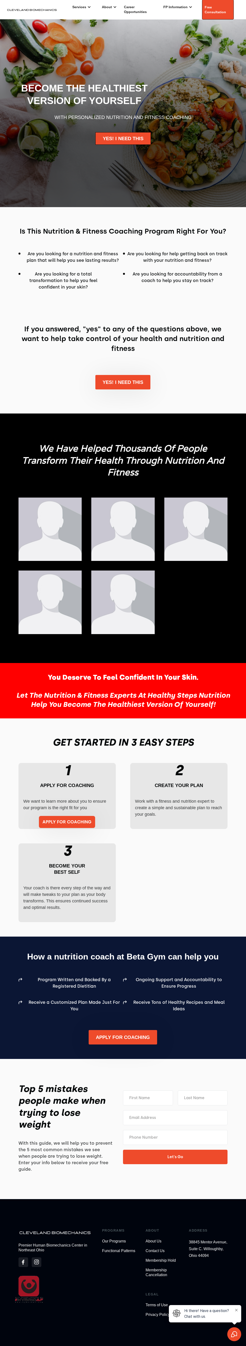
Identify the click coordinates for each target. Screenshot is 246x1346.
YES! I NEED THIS (123, 138)
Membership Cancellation (156, 1272)
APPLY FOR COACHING (123, 1037)
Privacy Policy (158, 1315)
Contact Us (155, 1251)
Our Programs (114, 1241)
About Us (153, 1241)
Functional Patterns (118, 1251)
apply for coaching (67, 822)
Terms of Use (157, 1305)
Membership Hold (161, 1260)
